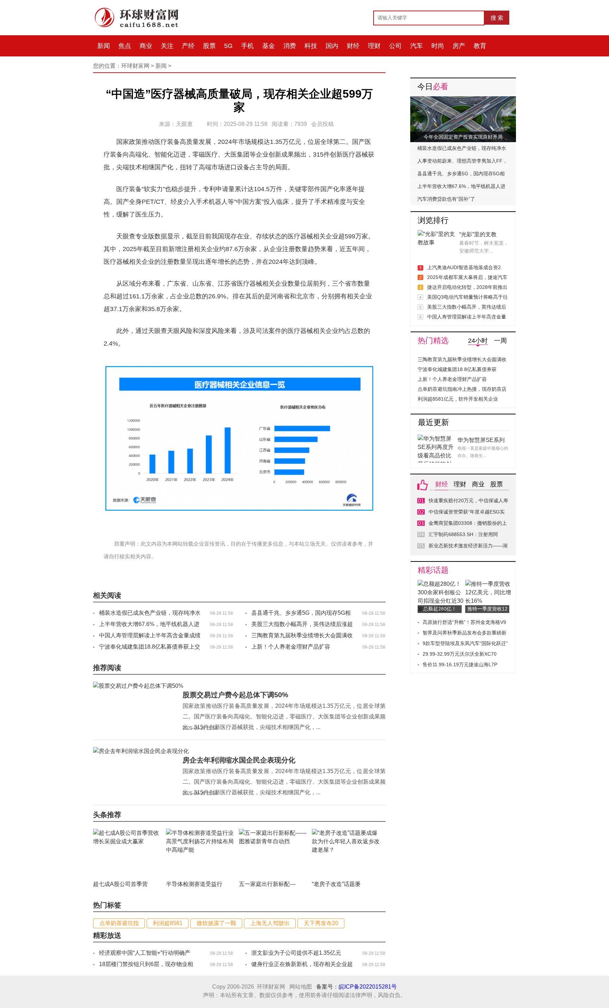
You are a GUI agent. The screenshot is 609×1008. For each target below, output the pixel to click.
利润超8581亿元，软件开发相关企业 (458, 399)
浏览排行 (433, 220)
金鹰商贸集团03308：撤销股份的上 (468, 523)
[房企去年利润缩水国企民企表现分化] (141, 751)
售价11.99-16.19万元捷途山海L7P (460, 664)
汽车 (416, 45)
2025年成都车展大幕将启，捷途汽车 (467, 277)
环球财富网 (135, 66)
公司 (395, 45)
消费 (289, 45)
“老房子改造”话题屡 (336, 884)
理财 (374, 45)
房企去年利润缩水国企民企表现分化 (239, 760)
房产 (459, 45)
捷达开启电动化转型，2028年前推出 (467, 287)
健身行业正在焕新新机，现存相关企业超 (302, 964)
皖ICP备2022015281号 (368, 987)
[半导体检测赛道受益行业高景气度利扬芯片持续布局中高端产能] (200, 833)
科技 (310, 45)
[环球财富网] (140, 9)
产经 (188, 45)
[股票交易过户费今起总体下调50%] (138, 686)
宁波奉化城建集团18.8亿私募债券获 (457, 369)
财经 (353, 45)
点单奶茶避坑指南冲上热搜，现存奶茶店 (462, 389)
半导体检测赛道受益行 (194, 884)
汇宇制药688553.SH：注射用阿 (463, 534)
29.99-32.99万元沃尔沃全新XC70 (460, 654)
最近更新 (433, 422)
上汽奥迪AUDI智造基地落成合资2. (464, 267)
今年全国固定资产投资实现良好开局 (463, 137)
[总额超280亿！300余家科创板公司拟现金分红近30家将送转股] (441, 584)
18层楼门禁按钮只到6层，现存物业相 (146, 964)
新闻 (103, 45)
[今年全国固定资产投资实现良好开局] (463, 100)
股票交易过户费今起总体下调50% (235, 695)
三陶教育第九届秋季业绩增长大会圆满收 (462, 359)
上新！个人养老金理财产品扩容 (290, 647)
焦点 (124, 45)
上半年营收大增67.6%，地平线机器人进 (461, 186)
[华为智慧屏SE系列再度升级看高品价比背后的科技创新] (436, 439)
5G (228, 45)
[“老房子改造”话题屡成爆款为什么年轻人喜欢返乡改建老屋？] (346, 833)
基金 (268, 45)
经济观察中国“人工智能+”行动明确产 (144, 953)
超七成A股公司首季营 (120, 884)
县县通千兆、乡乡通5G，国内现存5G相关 (461, 175)
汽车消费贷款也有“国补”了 (446, 199)
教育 (480, 45)
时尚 (437, 45)
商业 (146, 45)
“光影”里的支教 (478, 234)
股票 (209, 45)
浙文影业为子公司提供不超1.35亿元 (296, 953)
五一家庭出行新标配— (267, 884)
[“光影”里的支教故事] (436, 234)
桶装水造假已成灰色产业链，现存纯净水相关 (461, 149)
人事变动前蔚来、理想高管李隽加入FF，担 (462, 162)
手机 (247, 45)
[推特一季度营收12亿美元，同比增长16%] (489, 584)
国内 (332, 45)
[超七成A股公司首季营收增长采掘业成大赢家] (127, 833)
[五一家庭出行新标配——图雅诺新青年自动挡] (273, 833)
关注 (167, 45)
